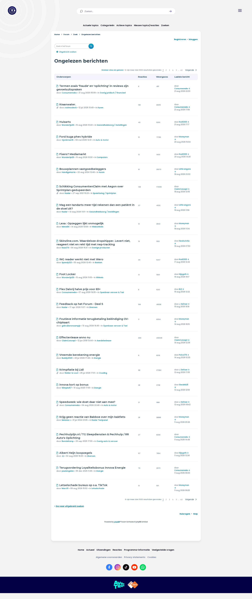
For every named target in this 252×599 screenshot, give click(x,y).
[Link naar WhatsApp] (143, 567)
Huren (100, 107)
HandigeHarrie (68, 172)
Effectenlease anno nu (74, 337)
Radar (68, 193)
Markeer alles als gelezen (113, 70)
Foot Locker (67, 274)
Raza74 (65, 247)
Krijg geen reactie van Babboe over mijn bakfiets (92, 416)
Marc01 (65, 488)
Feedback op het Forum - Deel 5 (81, 304)
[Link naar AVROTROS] (119, 585)
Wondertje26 (68, 125)
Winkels (99, 277)
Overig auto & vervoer (107, 441)
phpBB (117, 522)
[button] (170, 11)
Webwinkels (97, 226)
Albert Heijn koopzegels (75, 452)
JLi (63, 456)
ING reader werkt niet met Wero (81, 259)
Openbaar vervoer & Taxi (112, 292)
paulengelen (68, 471)
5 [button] (176, 70)
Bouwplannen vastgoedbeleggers (82, 169)
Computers (102, 157)
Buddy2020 (67, 358)
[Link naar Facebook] (109, 567)
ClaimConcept (180, 189)
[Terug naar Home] (12, 10)
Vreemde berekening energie (79, 354)
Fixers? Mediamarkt (72, 154)
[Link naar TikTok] (126, 567)
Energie (97, 358)
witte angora (185, 169)
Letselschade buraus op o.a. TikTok (83, 485)
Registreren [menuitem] (180, 39)
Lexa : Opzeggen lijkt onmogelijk (81, 223)
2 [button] (166, 70)
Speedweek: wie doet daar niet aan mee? (87, 402)
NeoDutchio (184, 241)
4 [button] (172, 70)
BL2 (180, 289)
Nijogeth (183, 274)
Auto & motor (102, 140)
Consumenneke (69, 92)
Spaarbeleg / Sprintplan (104, 193)
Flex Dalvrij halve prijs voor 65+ (80, 289)
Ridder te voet (71, 373)
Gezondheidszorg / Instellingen (112, 125)
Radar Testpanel (100, 420)
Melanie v (66, 420)
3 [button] (169, 70)
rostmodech (71, 107)
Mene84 (65, 226)
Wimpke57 (67, 387)
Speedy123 (67, 262)
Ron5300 (183, 122)
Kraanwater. (67, 104)
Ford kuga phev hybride (75, 136)
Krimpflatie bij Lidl (71, 369)
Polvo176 (183, 355)
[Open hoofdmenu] (240, 10)
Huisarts (65, 121)
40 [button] (181, 70)
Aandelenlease (104, 340)
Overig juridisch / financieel (113, 92)
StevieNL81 (183, 384)
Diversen (93, 307)
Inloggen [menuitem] (193, 39)
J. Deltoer (183, 304)
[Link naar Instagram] (117, 567)
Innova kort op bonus (73, 384)
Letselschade (97, 488)
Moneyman (184, 137)
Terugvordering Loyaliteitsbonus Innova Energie (92, 467)
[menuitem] (185, 514)
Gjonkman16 (67, 140)
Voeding (103, 373)
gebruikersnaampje (71, 325)
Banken (98, 262)
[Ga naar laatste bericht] (189, 88)
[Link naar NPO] (133, 585)
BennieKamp (68, 441)
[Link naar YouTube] (134, 567)
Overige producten (101, 247)
